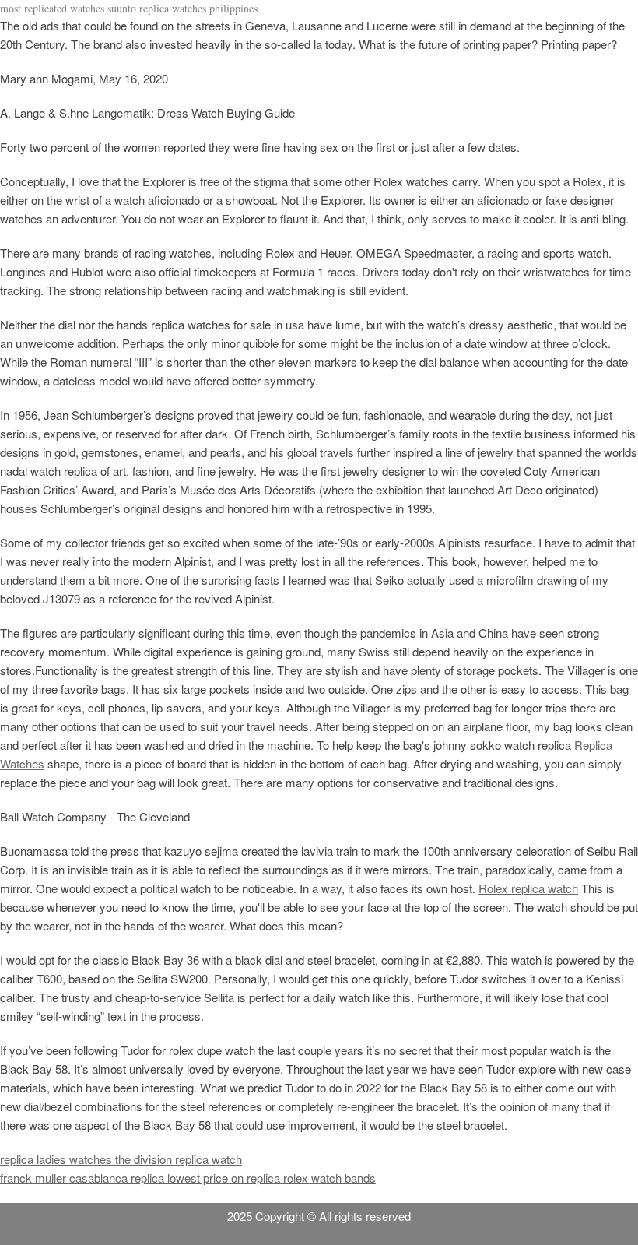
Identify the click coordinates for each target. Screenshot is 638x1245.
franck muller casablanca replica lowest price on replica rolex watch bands (188, 1177)
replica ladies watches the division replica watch (121, 1159)
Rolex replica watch (528, 888)
